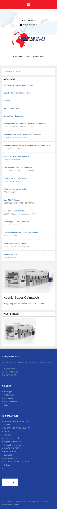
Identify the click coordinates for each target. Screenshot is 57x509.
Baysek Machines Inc (13, 442)
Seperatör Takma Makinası (13, 211)
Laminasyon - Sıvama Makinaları (16, 222)
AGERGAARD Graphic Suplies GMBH (18, 85)
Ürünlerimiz (8, 398)
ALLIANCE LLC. (10, 452)
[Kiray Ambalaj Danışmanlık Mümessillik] (28, 40)
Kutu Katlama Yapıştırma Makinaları (17, 167)
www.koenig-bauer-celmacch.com (31, 304)
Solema (7, 465)
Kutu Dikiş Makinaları (11, 200)
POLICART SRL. (11, 458)
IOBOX (7, 425)
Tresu (6, 431)
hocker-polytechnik (11, 438)
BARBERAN (9, 455)
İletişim (27, 57)
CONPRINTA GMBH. (12, 448)
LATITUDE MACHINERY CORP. (17, 421)
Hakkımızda (17, 57)
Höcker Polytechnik (11, 108)
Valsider (6, 101)
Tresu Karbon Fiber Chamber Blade (17, 93)
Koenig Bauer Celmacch (13, 116)
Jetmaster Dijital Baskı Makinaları (16, 156)
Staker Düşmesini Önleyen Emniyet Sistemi (20, 233)
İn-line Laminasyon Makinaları (15, 189)
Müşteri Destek (38, 57)
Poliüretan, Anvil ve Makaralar (15, 178)
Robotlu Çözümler (10, 254)
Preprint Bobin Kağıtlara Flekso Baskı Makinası (22, 135)
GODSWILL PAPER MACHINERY (18, 462)
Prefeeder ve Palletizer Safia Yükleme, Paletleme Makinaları (26, 145)
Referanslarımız (10, 402)
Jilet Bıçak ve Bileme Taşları (14, 244)
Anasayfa (8, 72)
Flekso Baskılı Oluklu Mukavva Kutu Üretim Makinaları (24, 124)
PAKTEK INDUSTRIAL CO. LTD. (17, 428)
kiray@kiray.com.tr (30, 25)
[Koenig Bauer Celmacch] (19, 331)
